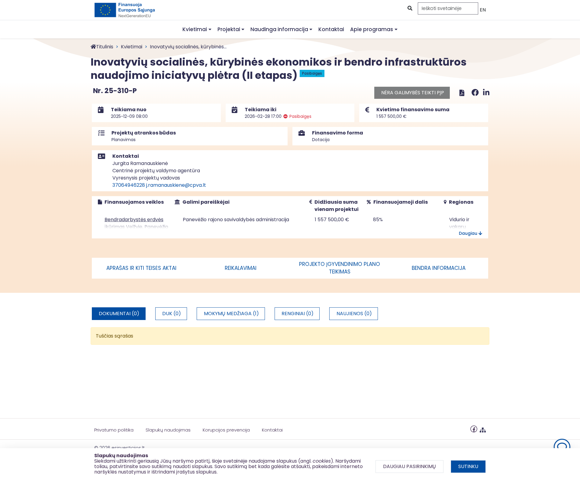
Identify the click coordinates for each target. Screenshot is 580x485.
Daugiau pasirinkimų (409, 466)
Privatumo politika (114, 430)
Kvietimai (131, 46)
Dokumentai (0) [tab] (119, 313)
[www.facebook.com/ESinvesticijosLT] (473, 428)
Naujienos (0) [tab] (354, 313)
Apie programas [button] (371, 29)
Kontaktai (331, 29)
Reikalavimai (240, 268)
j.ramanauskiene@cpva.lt (176, 185)
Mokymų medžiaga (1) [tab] (231, 313)
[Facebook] (476, 93)
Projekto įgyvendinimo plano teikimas (339, 268)
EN (483, 9)
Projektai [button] (229, 29)
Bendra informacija (439, 268)
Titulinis (104, 46)
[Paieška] (409, 8)
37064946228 (128, 185)
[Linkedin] (486, 93)
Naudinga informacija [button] (279, 29)
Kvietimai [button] (194, 29)
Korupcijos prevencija (226, 430)
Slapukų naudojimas (168, 430)
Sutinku (468, 466)
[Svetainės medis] (483, 428)
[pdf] (461, 92)
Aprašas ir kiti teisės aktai (141, 268)
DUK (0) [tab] (171, 313)
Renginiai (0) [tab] (298, 313)
